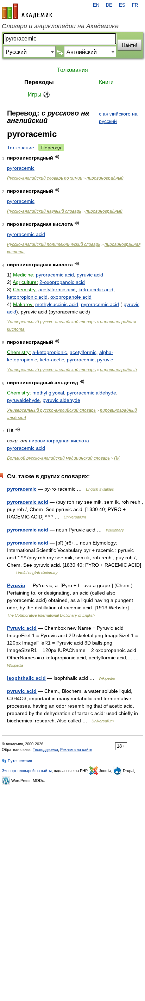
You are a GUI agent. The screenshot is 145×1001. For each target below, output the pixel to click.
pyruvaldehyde (23, 400)
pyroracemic (20, 168)
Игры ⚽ (39, 95)
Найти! (129, 45)
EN (96, 5)
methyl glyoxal (48, 393)
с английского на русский (118, 117)
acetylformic (83, 352)
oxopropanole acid (71, 297)
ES (122, 5)
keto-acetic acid (95, 289)
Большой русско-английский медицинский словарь (58, 458)
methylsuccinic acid (56, 304)
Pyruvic (16, 585)
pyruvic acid (90, 275)
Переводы (39, 82)
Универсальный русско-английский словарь (51, 321)
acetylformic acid (57, 289)
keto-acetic (52, 359)
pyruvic (105, 359)
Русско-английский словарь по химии (44, 178)
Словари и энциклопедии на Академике (60, 26)
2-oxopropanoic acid (62, 282)
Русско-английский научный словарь (44, 211)
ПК (117, 458)
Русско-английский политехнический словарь (53, 244)
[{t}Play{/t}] (57, 157)
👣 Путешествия (17, 761)
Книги (106, 82)
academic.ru (27, 11)
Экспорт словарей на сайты (27, 771)
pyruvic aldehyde (61, 400)
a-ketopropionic (49, 352)
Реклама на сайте (76, 749)
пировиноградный (105, 178)
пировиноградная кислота (59, 440)
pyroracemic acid (26, 234)
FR (135, 5)
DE (109, 5)
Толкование (20, 147)
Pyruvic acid (22, 628)
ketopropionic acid (27, 297)
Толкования (72, 70)
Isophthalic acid (26, 678)
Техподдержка (45, 749)
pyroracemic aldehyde (91, 393)
